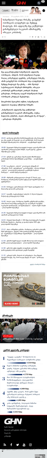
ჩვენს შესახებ (8, 427)
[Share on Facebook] (30, 37)
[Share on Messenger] (32, 37)
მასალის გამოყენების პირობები (15, 430)
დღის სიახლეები (10, 132)
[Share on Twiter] (35, 37)
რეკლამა (7, 433)
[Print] (44, 37)
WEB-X (38, 449)
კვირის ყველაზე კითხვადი (16, 350)
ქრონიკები (7, 315)
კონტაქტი (7, 436)
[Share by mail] (38, 37)
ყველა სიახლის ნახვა (37, 264)
